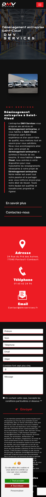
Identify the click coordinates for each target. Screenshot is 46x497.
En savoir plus (16, 203)
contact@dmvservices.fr (23, 307)
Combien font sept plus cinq (16, 365)
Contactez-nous (18, 212)
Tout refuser (17, 486)
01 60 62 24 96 (23, 283)
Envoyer (26, 409)
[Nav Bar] (39, 4)
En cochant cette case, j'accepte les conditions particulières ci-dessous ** (23, 399)
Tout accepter (18, 481)
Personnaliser (17, 491)
